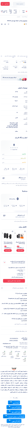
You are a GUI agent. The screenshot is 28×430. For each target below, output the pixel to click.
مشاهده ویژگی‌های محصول (22, 72)
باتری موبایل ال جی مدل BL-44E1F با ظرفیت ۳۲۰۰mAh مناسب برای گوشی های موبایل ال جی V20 (14, 313)
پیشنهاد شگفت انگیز (10, 11)
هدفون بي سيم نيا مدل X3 (21, 293)
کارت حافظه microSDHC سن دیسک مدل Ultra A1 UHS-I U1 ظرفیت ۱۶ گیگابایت (14, 303)
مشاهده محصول (20, 250)
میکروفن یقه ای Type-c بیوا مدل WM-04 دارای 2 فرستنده (7, 243)
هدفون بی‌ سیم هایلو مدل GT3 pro (19, 318)
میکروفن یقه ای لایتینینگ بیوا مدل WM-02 (20, 243)
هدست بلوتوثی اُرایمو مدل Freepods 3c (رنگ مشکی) (15, 308)
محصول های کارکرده (15, 11)
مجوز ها (6, 11)
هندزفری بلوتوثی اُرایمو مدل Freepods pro (17, 298)
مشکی (16, 131)
